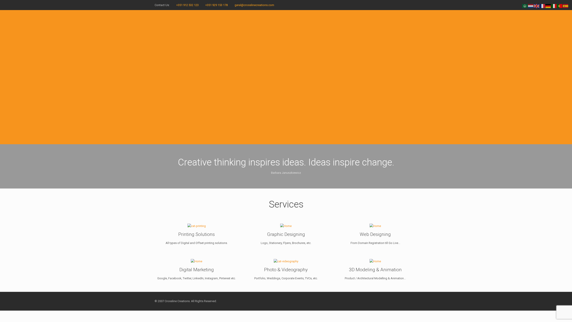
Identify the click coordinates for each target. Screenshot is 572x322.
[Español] (566, 5)
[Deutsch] (548, 5)
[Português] (560, 5)
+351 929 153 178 (216, 5)
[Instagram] (415, 5)
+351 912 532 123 (187, 5)
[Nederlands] (531, 5)
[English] (537, 5)
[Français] (542, 5)
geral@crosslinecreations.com (254, 5)
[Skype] (397, 5)
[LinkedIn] (409, 5)
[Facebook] (403, 5)
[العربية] (525, 5)
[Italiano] (554, 5)
